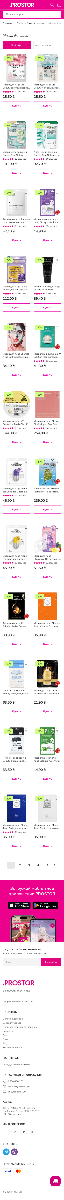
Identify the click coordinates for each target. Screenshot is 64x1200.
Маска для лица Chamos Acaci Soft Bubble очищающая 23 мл (16, 355)
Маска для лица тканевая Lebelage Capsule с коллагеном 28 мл (15, 490)
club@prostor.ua (17, 1091)
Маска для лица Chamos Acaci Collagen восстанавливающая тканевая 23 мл (16, 827)
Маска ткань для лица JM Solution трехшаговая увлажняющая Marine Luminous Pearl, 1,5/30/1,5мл (47, 355)
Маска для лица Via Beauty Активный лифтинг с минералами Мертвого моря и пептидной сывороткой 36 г (47, 86)
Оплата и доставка (13, 1018)
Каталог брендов (12, 1047)
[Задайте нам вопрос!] (55, 1182)
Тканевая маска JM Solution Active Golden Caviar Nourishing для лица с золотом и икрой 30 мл (16, 625)
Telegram (23, 1132)
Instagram (14, 1132)
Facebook (6, 1132)
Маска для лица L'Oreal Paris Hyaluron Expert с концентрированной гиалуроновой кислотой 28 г (16, 288)
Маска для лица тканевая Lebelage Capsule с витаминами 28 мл (15, 557)
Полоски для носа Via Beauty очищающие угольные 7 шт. (14, 759)
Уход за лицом (35, 23)
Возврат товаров (12, 1022)
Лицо (20, 23)
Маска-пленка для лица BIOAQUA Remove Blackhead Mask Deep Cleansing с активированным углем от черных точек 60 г (47, 288)
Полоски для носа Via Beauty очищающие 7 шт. (16, 692)
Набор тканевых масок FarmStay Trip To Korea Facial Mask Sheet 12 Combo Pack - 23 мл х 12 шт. (47, 490)
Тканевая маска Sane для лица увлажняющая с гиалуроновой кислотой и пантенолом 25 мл (16, 221)
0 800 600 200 (15, 1081)
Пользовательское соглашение (20, 1027)
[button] (26, 58)
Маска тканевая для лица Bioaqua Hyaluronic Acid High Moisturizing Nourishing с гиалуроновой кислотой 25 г (47, 221)
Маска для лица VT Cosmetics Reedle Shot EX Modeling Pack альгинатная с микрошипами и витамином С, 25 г (16, 423)
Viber (32, 1132)
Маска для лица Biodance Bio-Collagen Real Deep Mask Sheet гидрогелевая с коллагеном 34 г (47, 423)
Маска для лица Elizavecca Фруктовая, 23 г (47, 557)
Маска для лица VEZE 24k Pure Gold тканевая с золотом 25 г (47, 692)
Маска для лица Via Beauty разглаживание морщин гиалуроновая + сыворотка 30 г (16, 86)
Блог (5, 1035)
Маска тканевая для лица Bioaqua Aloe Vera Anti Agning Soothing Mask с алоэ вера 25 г (46, 759)
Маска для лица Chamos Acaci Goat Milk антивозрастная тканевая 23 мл (47, 827)
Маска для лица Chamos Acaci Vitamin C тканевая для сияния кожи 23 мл (47, 625)
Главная (7, 23)
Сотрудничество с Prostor (16, 1064)
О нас (6, 1039)
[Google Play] (45, 905)
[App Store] (19, 905)
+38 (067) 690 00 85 (19, 1086)
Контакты (8, 1031)
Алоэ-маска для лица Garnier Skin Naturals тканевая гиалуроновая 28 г (47, 154)
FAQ (5, 1043)
